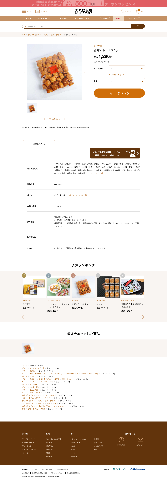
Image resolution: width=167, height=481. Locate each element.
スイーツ (48, 398)
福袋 (95, 449)
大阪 (54, 403)
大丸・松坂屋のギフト (53, 439)
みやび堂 (53, 395)
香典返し (33, 376)
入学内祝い (50, 456)
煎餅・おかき (56, 34)
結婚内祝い (50, 446)
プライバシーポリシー (57, 473)
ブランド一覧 (42, 395)
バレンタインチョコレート (80, 439)
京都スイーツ (63, 406)
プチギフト (34, 381)
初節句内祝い (34, 387)
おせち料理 (98, 442)
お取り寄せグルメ (34, 34)
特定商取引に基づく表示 (39, 473)
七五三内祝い (34, 390)
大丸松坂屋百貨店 (62, 469)
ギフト (28, 18)
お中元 (73, 453)
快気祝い (33, 371)
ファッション (63, 18)
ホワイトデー (75, 442)
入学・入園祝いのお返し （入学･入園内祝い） (46, 373)
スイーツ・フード (47, 381)
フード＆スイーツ (44, 18)
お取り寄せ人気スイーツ (46, 406)
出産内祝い (50, 442)
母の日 (73, 446)
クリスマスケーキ (100, 446)
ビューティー (132, 18)
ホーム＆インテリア (83, 18)
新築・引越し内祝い (37, 392)
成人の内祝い (34, 384)
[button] (143, 317)
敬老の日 (74, 456)
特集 (23, 409)
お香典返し (50, 449)
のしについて (94, 173)
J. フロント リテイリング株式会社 (42, 469)
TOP (23, 34)
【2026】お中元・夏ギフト (32, 398)
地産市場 (41, 403)
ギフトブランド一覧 (37, 368)
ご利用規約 (25, 473)
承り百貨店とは (115, 74)
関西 (48, 403)
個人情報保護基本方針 (74, 473)
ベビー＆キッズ (103, 18)
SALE (118, 18)
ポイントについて (76, 195)
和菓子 (46, 34)
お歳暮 (96, 439)
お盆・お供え (33, 409)
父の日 (73, 449)
